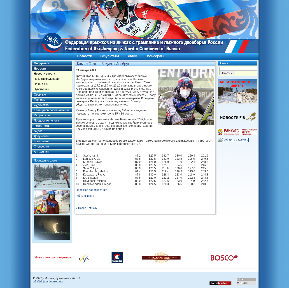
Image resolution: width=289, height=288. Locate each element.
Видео (131, 56)
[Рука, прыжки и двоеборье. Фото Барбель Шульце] (52, 202)
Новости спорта (44, 73)
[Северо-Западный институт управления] (237, 134)
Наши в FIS (41, 84)
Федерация (41, 63)
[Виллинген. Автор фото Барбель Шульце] (52, 176)
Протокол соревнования (91, 190)
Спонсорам (154, 56)
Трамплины (41, 141)
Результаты (109, 56)
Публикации (41, 89)
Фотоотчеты (42, 125)
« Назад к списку (86, 208)
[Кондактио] (117, 257)
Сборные (40, 94)
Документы (41, 136)
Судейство (41, 105)
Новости (84, 56)
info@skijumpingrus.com (48, 281)
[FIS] (84, 257)
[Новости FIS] (237, 122)
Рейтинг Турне (85, 195)
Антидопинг (42, 151)
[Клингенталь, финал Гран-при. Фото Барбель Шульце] (52, 227)
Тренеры (39, 99)
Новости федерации (47, 78)
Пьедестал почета (46, 120)
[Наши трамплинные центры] (237, 102)
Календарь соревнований (51, 110)
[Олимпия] (161, 257)
